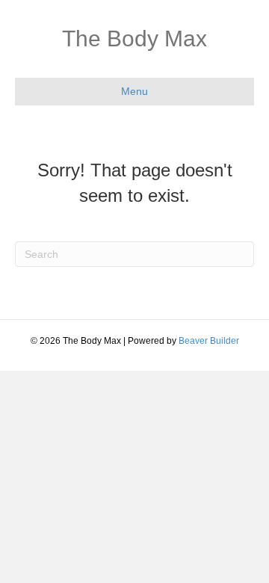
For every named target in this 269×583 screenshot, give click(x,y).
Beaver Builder (209, 341)
